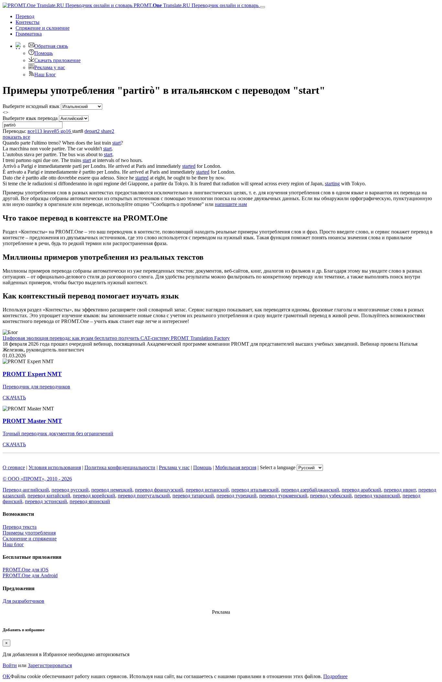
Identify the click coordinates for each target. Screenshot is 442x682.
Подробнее (335, 676)
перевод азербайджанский (310, 490)
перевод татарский (193, 495)
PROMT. (195, 5)
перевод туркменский (283, 495)
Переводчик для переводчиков (36, 386)
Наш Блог (45, 74)
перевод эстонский (46, 501)
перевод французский (159, 490)
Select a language (277, 467)
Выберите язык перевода (30, 118)
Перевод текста (20, 527)
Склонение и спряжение (30, 538)
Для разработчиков (23, 601)
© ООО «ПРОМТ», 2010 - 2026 (37, 479)
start (116, 143)
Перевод (25, 16)
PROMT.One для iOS (26, 569)
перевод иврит (400, 490)
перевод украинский (377, 495)
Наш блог (13, 544)
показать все (16, 137)
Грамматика (29, 34)
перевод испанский (207, 490)
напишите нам (231, 204)
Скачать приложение (57, 60)
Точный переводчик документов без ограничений (58, 433)
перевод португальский (144, 495)
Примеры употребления (29, 533)
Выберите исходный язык (31, 106)
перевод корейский (94, 495)
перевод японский (90, 501)
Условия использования (54, 467)
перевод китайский (49, 495)
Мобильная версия (235, 467)
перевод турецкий (236, 495)
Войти (10, 665)
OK (6, 676)
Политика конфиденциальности (119, 467)
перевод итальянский (255, 490)
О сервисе (14, 467)
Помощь (43, 53)
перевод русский (70, 490)
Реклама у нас (49, 67)
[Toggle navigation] (262, 7)
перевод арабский (361, 490)
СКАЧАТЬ (14, 397)
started (188, 166)
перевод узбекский (331, 495)
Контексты (27, 22)
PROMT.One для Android (30, 575)
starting (332, 183)
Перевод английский (26, 490)
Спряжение (43, 28)
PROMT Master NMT (32, 420)
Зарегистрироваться (50, 665)
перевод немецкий (111, 490)
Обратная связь (51, 46)
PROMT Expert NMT (32, 374)
